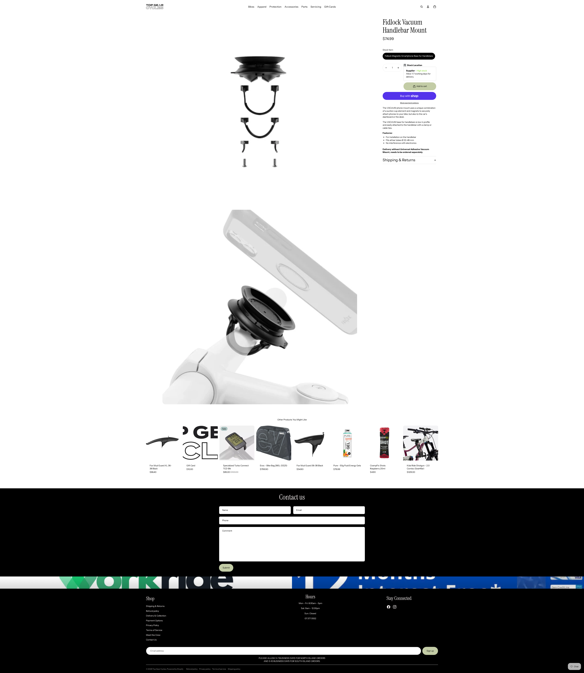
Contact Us (151, 639)
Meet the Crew (153, 635)
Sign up (430, 650)
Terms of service (219, 669)
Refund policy (152, 611)
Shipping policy (234, 669)
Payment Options (154, 620)
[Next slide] (178, 443)
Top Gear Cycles (159, 669)
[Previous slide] (148, 443)
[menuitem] (251, 6)
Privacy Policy (152, 625)
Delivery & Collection (156, 615)
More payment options (409, 103)
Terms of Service (154, 630)
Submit (226, 567)
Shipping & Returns (399, 160)
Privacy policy (204, 669)
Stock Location (414, 65)
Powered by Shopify (175, 669)
